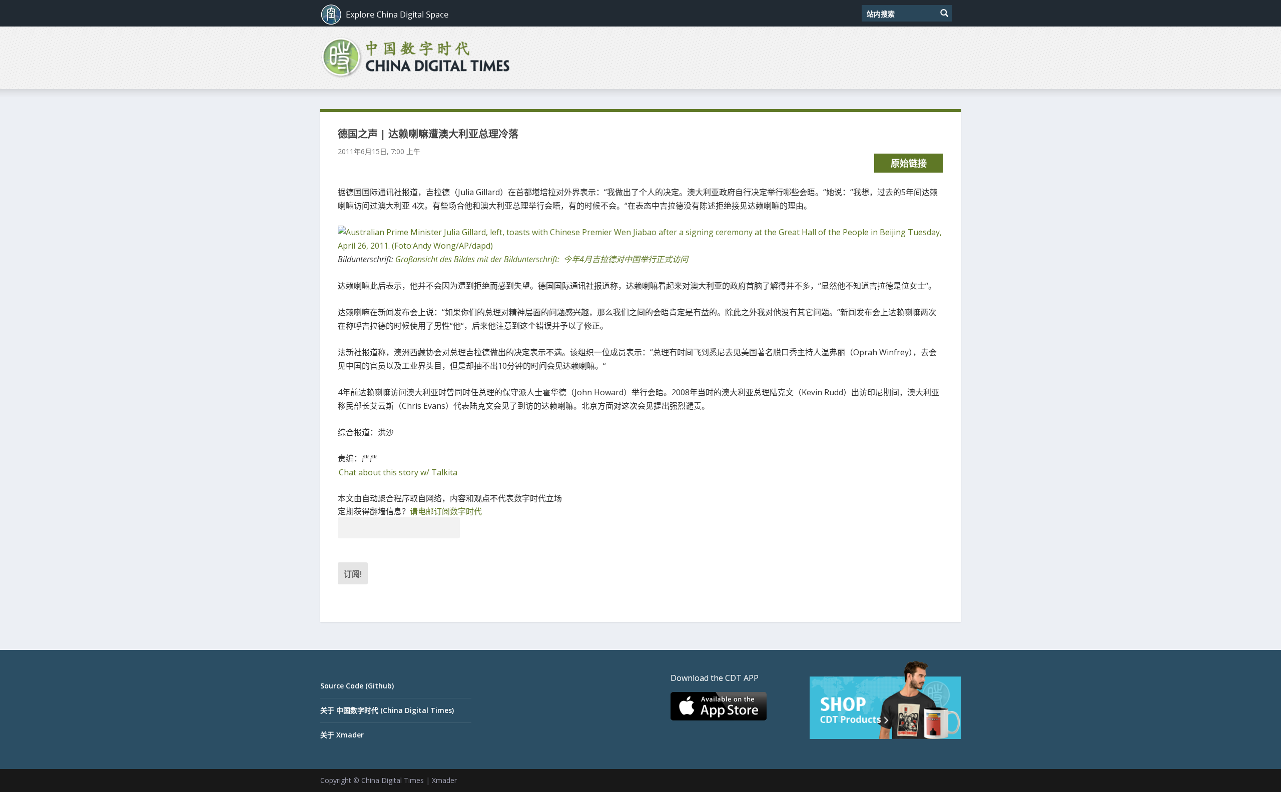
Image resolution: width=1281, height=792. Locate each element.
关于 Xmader (342, 734)
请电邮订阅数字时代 (446, 511)
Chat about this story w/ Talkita (398, 472)
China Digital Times (392, 780)
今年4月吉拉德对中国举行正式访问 (541, 259)
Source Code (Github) (357, 685)
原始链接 (909, 163)
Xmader (444, 780)
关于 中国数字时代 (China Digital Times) (387, 710)
